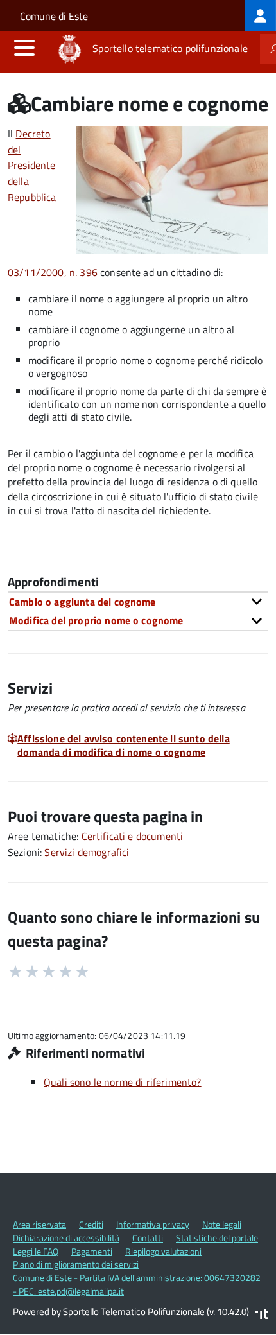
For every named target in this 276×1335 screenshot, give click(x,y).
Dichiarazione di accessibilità (66, 1237)
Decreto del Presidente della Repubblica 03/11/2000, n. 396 (53, 203)
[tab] (138, 601)
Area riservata (39, 1224)
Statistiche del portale (217, 1237)
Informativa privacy (152, 1224)
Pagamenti (91, 1251)
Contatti (147, 1237)
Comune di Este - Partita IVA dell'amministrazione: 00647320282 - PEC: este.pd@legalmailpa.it (137, 1284)
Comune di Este (54, 16)
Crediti (91, 1224)
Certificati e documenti (133, 836)
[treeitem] (260, 15)
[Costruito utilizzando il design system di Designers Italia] (261, 1315)
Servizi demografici (86, 852)
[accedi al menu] (24, 47)
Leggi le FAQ (35, 1251)
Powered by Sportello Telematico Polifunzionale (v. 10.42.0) (131, 1311)
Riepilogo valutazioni (163, 1251)
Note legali (221, 1224)
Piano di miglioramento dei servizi (76, 1264)
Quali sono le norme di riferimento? (123, 1082)
